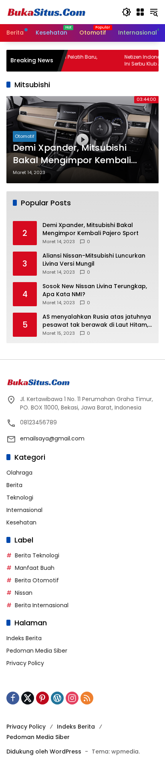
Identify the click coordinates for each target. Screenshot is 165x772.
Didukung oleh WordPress (43, 751)
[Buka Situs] (46, 12)
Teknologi (19, 498)
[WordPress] (57, 698)
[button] (126, 12)
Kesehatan (21, 522)
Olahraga (19, 473)
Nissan (23, 593)
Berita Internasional (41, 605)
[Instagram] (72, 698)
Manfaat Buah (34, 568)
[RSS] (86, 698)
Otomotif (24, 136)
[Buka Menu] (140, 12)
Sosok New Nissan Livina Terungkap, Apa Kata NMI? (94, 290)
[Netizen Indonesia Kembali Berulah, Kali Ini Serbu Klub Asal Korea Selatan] (102, 60)
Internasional (24, 510)
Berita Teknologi (37, 555)
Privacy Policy (25, 663)
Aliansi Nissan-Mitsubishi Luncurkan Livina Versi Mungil (93, 260)
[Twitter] (27, 698)
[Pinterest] (42, 698)
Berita (14, 485)
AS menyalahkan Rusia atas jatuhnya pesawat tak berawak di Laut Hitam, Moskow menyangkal (96, 321)
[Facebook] (12, 698)
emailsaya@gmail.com (52, 438)
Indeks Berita (24, 638)
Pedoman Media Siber (36, 651)
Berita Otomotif (37, 580)
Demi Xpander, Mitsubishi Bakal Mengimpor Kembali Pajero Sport (72, 154)
